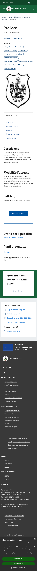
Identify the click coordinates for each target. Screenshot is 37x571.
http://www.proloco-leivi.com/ (14, 237)
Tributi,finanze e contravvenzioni (19, 442)
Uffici (6, 388)
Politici (7, 394)
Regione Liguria (8, 2)
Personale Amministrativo (13, 398)
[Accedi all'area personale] (29, 2)
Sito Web (7, 252)
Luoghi (25, 17)
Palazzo (4, 19)
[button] (18, 568)
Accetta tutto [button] (18, 559)
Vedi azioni (17, 38)
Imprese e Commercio (12, 417)
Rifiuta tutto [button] (18, 563)
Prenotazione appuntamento (14, 516)
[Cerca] (33, 9)
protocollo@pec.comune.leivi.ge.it (16, 504)
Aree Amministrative (12, 385)
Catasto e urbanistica (12, 420)
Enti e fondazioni (10, 391)
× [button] (35, 539)
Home (4, 17)
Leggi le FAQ (9, 522)
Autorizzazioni (12, 448)
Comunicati (8, 463)
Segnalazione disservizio (13, 519)
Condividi (7, 38)
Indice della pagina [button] (12, 116)
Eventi (7, 479)
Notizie (7, 460)
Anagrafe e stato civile (12, 410)
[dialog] (18, 554)
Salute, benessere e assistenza (18, 445)
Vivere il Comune (15, 17)
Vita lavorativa (9, 414)
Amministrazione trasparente (14, 535)
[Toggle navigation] (4, 8)
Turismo (7, 423)
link (8, 555)
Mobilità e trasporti (11, 426)
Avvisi (7, 467)
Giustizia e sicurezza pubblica (17, 438)
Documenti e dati (10, 401)
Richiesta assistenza (11, 525)
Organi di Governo (11, 382)
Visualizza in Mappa (18, 214)
